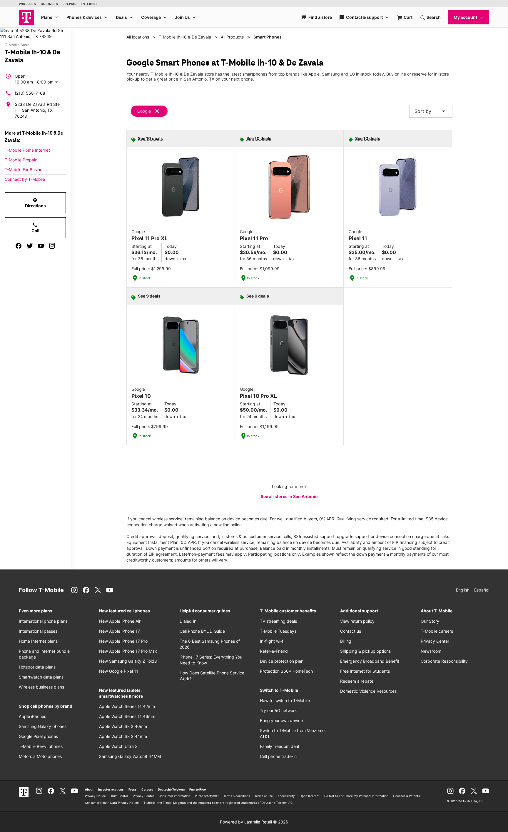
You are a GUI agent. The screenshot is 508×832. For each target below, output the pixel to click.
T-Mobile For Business (25, 169)
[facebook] (18, 245)
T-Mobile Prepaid (21, 159)
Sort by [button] (431, 111)
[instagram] (52, 245)
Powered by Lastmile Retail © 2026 (254, 821)
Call (35, 227)
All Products (232, 36)
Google (144, 110)
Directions (35, 202)
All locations (137, 36)
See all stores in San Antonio (289, 496)
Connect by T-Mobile (25, 179)
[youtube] (40, 245)
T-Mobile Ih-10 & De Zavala (185, 36)
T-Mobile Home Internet (27, 150)
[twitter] (29, 245)
